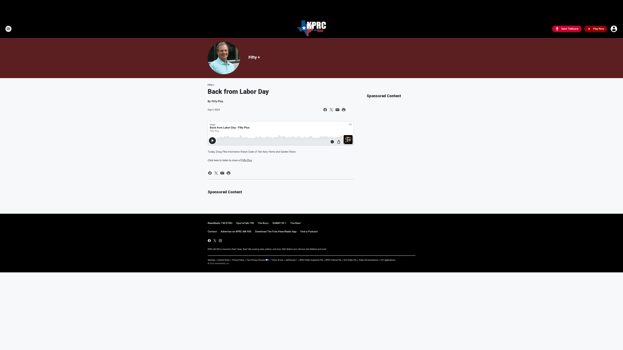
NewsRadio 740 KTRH (220, 223)
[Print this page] (343, 109)
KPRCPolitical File (333, 260)
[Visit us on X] (215, 241)
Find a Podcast (309, 231)
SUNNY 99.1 (279, 223)
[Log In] (614, 29)
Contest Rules (223, 260)
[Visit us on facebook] (209, 241)
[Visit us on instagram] (220, 241)
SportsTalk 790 (245, 223)
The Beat (295, 223)
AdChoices (290, 260)
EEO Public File (350, 260)
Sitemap (211, 260)
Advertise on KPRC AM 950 (236, 231)
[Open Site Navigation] (8, 29)
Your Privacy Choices (256, 260)
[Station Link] (311, 28)
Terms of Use (277, 260)
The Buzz (263, 223)
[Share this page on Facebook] (325, 109)
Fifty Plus (246, 160)
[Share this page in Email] (337, 109)
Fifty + (254, 57)
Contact (212, 231)
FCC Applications (387, 260)
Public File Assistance (368, 260)
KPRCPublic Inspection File (311, 260)
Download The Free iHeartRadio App (276, 231)
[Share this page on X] (331, 109)
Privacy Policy (238, 260)
